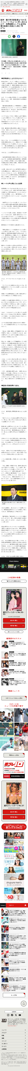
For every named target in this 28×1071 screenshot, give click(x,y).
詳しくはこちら (6, 6)
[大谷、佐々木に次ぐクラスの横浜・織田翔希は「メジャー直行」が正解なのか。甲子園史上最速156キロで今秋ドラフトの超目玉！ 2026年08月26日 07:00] (7, 729)
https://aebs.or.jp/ (12, 1025)
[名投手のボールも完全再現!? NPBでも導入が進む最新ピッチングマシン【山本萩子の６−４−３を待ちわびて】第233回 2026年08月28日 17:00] (21, 715)
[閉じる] (26, 4)
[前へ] (0, 566)
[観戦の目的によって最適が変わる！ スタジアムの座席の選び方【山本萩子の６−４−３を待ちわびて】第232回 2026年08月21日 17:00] (21, 744)
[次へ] (27, 566)
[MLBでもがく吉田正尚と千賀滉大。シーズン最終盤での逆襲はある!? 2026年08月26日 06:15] (21, 729)
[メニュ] (25, 10)
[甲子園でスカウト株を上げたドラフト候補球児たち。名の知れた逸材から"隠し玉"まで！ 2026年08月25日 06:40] (7, 744)
